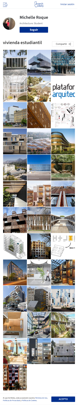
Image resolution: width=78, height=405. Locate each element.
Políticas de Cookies (29, 400)
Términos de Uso (41, 398)
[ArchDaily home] (39, 4)
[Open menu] (4, 4)
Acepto (63, 399)
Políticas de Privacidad (11, 400)
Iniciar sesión (67, 4)
